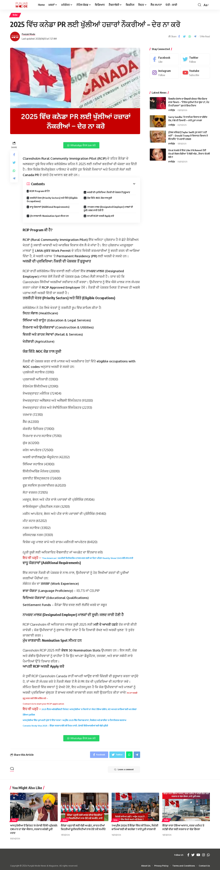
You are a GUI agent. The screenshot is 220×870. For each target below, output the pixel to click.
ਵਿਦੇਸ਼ (15, 15)
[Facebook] (164, 59)
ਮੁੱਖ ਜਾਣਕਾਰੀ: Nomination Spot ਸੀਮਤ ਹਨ (49, 215)
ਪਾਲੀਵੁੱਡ (171, 110)
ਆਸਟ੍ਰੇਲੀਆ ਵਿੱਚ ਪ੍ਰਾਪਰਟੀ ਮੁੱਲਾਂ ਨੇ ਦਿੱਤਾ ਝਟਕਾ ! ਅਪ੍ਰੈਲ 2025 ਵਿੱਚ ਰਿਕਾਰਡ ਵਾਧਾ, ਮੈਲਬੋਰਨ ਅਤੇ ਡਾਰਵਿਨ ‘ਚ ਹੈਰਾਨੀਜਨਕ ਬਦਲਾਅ (74, 720)
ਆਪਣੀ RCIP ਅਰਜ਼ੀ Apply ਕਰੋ (100, 215)
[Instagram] (164, 72)
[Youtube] (195, 72)
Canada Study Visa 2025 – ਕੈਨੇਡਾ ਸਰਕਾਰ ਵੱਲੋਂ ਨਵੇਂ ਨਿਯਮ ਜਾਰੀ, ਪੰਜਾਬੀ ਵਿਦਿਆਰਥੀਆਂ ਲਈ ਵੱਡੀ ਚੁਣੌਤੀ (65, 725)
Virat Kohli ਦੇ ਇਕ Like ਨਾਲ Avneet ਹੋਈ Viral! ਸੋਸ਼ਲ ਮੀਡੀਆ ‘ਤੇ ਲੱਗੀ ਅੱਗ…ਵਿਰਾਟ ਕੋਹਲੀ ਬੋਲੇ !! (189, 153)
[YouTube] (198, 855)
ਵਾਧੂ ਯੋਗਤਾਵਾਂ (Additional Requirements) (49, 206)
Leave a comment (126, 769)
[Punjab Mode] (21, 5)
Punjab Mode (28, 34)
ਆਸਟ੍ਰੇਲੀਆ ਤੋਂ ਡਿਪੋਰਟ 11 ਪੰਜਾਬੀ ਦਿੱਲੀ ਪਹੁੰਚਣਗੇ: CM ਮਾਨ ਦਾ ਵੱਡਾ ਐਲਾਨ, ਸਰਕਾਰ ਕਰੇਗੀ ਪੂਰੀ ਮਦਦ (34, 829)
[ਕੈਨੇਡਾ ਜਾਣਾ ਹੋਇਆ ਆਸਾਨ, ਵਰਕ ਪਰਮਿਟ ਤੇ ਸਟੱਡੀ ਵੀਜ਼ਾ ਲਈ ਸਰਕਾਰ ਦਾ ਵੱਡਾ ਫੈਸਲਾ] (186, 807)
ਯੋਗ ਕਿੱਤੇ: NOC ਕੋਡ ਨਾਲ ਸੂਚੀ (99, 197)
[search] (199, 5)
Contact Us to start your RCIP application (43, 703)
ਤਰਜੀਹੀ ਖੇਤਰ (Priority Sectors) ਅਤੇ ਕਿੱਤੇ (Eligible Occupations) (52, 199)
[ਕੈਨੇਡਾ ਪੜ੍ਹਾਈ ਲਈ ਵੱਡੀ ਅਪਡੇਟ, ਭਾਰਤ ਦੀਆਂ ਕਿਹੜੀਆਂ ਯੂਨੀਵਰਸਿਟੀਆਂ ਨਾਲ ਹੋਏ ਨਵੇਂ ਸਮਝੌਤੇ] (84, 807)
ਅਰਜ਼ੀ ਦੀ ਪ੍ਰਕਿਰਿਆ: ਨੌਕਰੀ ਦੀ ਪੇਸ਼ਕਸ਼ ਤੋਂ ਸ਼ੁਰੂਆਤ (108, 192)
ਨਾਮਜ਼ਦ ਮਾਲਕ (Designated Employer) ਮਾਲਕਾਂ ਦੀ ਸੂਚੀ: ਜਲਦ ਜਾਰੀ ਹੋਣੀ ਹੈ (108, 208)
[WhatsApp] (208, 855)
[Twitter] (195, 59)
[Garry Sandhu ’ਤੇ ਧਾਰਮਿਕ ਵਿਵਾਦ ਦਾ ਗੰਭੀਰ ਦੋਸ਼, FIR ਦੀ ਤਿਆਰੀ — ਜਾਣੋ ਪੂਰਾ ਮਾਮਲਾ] (158, 121)
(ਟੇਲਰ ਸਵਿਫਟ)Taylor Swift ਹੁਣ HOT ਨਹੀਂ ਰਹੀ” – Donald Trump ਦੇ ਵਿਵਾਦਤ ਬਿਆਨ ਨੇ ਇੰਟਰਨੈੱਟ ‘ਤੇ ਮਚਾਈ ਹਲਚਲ (188, 135)
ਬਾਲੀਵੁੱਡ (171, 143)
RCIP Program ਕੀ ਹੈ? (39, 191)
